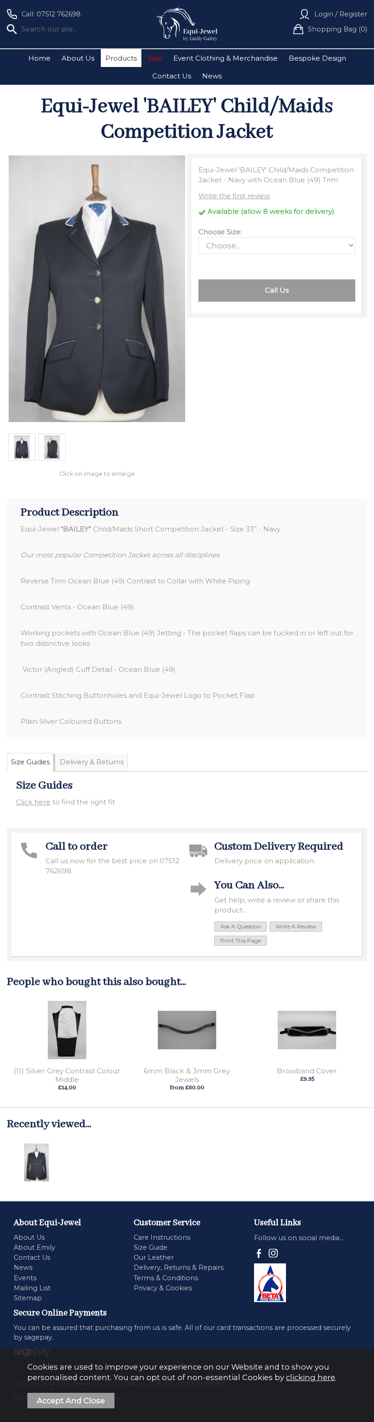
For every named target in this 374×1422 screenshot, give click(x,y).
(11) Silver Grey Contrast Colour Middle (67, 1075)
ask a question (240, 926)
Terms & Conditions (166, 1278)
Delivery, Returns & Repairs (178, 1267)
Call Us (277, 290)
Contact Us (171, 76)
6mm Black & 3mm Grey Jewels (187, 1075)
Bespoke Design (317, 58)
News (212, 76)
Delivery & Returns (92, 761)
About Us (78, 58)
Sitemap (28, 1298)
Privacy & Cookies (163, 1288)
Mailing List (32, 1288)
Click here (33, 802)
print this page (240, 940)
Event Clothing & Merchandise (225, 58)
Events (25, 1278)
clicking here (310, 1377)
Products (121, 58)
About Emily (34, 1247)
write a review (295, 926)
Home (39, 58)
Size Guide (150, 1247)
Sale (155, 58)
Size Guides (30, 761)
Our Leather (154, 1257)
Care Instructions (162, 1237)
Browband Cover (307, 1070)
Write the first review (234, 195)
